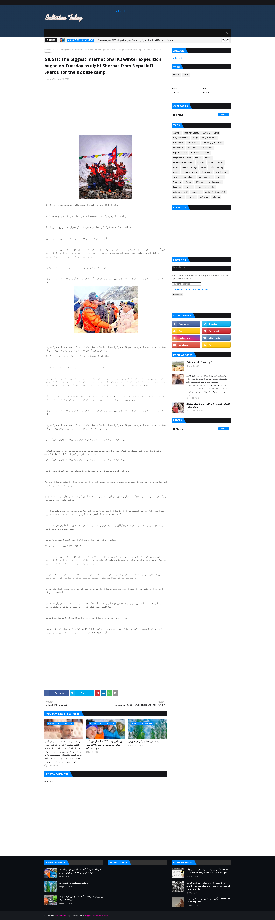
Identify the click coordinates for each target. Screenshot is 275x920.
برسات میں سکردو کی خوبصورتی (105, 40)
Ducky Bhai (178, 147)
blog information (181, 137)
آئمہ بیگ (188, 182)
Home (47, 49)
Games (176, 74)
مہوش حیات (178, 197)
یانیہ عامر (216, 197)
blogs (195, 137)
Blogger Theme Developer (96, 915)
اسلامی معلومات (214, 182)
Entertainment (206, 147)
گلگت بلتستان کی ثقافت (215, 192)
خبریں (198, 187)
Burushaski (178, 142)
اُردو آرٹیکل (199, 182)
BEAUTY (206, 132)
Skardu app (206, 172)
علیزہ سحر (209, 187)
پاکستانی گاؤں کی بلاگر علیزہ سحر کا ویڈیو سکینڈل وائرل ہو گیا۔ (208, 405)
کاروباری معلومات (180, 192)
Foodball (195, 152)
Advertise (206, 92)
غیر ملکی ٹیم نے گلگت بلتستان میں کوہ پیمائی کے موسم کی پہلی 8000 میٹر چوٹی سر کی (104, 745)
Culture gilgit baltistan (212, 142)
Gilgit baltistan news (182, 157)
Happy (198, 157)
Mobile (220, 162)
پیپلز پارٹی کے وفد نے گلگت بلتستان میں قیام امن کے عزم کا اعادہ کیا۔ (81, 898)
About (205, 88)
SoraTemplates (62, 915)
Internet (200, 162)
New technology (189, 167)
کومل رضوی (196, 192)
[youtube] (186, 345)
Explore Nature (180, 152)
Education (191, 147)
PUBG (176, 172)
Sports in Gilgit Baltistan (184, 177)
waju (49, 79)
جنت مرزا (188, 187)
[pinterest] (216, 331)
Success (219, 177)
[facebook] (186, 324)
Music (186, 74)
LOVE (210, 162)
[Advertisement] (105, 107)
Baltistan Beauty (191, 132)
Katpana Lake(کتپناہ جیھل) (199, 362)
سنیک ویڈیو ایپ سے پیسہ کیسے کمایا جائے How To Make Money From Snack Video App (207, 871)
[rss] (186, 331)
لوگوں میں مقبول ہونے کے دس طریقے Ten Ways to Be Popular (208, 900)
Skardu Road (221, 172)
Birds (216, 132)
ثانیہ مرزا (177, 187)
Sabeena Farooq (190, 172)
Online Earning (216, 167)
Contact (175, 92)
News (203, 167)
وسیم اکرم (204, 197)
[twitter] (216, 324)
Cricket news (192, 142)
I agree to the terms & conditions (190, 289)
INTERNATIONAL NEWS (183, 162)
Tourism (177, 182)
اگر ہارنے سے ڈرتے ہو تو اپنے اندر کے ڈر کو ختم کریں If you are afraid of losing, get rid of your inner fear (208, 886)
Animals (176, 132)
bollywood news (209, 137)
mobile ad (120, 11)
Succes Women (205, 177)
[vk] (216, 338)
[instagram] (186, 338)
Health (208, 157)
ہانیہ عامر (191, 197)
